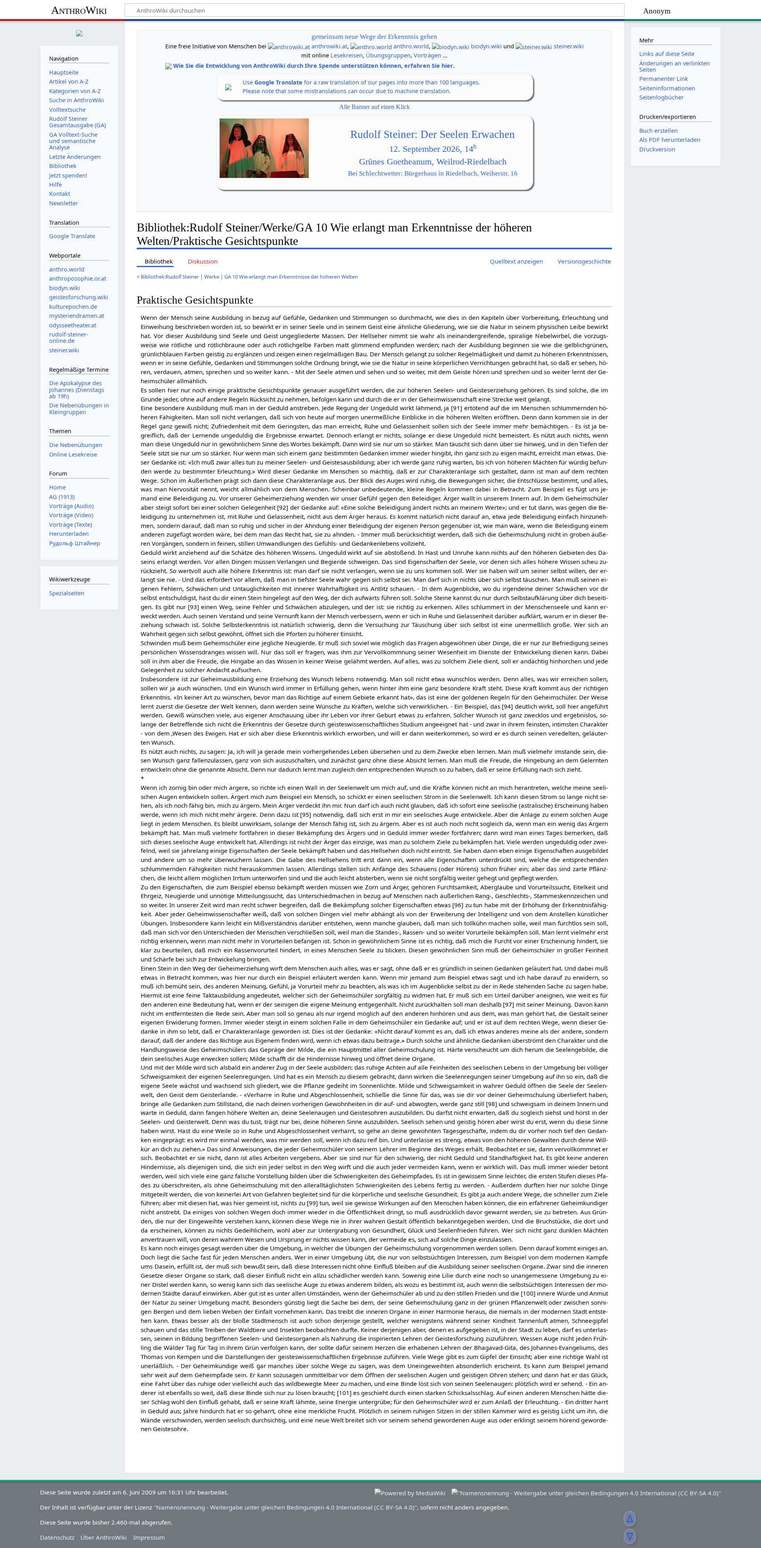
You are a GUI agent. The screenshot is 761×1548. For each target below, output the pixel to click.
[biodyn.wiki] (450, 46)
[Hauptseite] (79, 32)
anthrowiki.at (329, 46)
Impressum (149, 1537)
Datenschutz (57, 1537)
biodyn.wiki (486, 46)
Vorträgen (427, 55)
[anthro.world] (371, 46)
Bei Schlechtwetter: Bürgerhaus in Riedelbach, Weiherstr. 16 (433, 173)
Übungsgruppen (388, 55)
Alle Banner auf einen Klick (374, 106)
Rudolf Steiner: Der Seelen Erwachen (432, 134)
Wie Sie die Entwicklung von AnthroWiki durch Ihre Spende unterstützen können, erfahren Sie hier (313, 65)
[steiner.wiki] (534, 46)
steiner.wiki (569, 46)
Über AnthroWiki (103, 1537)
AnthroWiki (79, 10)
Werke (211, 276)
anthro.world (411, 46)
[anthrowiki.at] (289, 46)
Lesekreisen (347, 55)
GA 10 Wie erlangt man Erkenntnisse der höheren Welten (291, 276)
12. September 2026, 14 (432, 149)
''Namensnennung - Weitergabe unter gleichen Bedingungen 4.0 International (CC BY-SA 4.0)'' (285, 1507)
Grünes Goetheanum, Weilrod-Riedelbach (433, 161)
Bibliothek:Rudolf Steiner (170, 276)
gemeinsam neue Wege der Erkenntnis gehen (374, 36)
